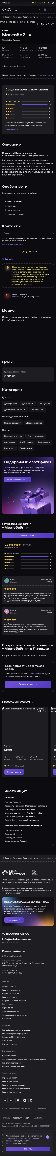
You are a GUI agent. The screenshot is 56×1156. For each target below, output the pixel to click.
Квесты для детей (10, 1081)
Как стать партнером (11, 1063)
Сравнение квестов (10, 1011)
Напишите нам (17, 297)
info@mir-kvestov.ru (16, 939)
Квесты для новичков (11, 1092)
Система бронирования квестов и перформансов (24, 1059)
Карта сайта (7, 1008)
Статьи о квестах (10, 1044)
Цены (12, 75)
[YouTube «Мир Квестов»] (18, 1100)
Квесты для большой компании (16, 1088)
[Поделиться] (52, 24)
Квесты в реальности (11, 990)
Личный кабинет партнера (13, 1066)
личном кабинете (35, 673)
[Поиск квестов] (40, 9)
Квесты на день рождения (13, 1085)
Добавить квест (9, 1055)
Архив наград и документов (14, 1015)
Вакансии (6, 1018)
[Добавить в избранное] (47, 24)
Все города (7, 1004)
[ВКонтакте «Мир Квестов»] (5, 1100)
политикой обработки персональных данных (23, 1139)
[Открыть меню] (51, 9)
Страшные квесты (10, 1078)
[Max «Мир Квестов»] (31, 1100)
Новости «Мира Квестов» (13, 1037)
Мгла (8, 749)
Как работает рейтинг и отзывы (16, 1030)
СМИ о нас (7, 1041)
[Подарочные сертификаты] (45, 9)
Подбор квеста (9, 986)
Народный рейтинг (10, 993)
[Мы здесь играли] (37, 24)
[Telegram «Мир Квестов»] (11, 1100)
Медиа (5, 75)
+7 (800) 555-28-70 (15, 934)
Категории (22, 75)
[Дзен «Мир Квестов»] (24, 1100)
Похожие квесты (45, 75)
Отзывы (32, 75)
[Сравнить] (42, 24)
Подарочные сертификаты (14, 1001)
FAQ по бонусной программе (15, 1033)
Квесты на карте (9, 997)
